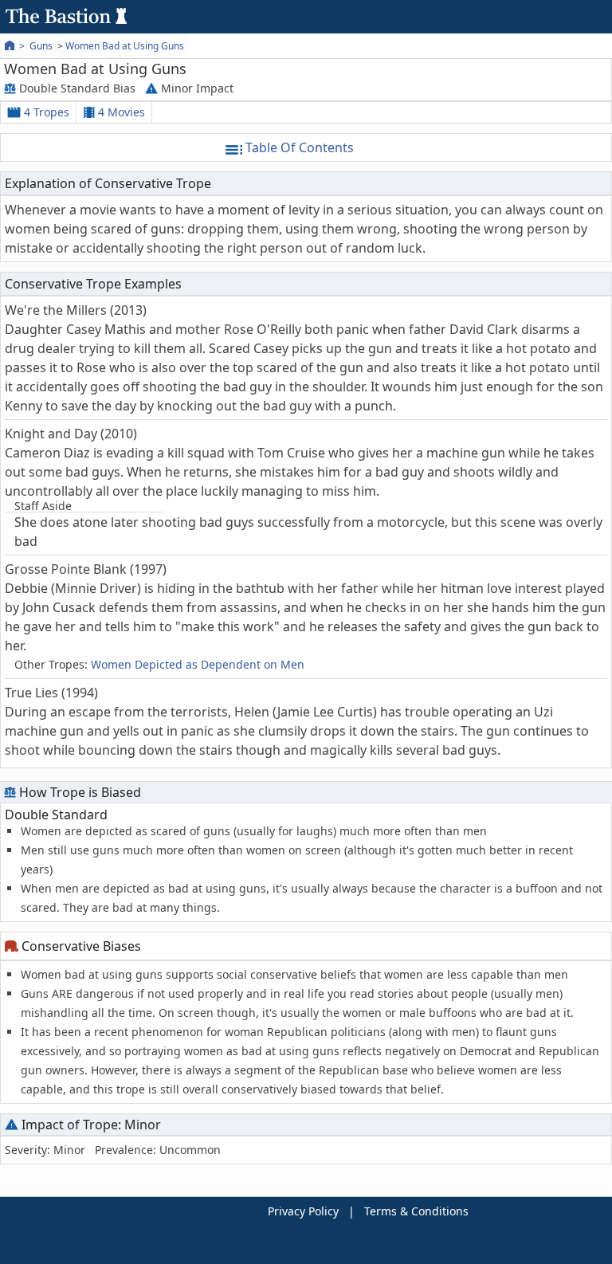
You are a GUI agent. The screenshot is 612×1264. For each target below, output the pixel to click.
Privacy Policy (303, 1211)
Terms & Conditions (416, 1211)
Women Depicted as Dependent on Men (197, 664)
